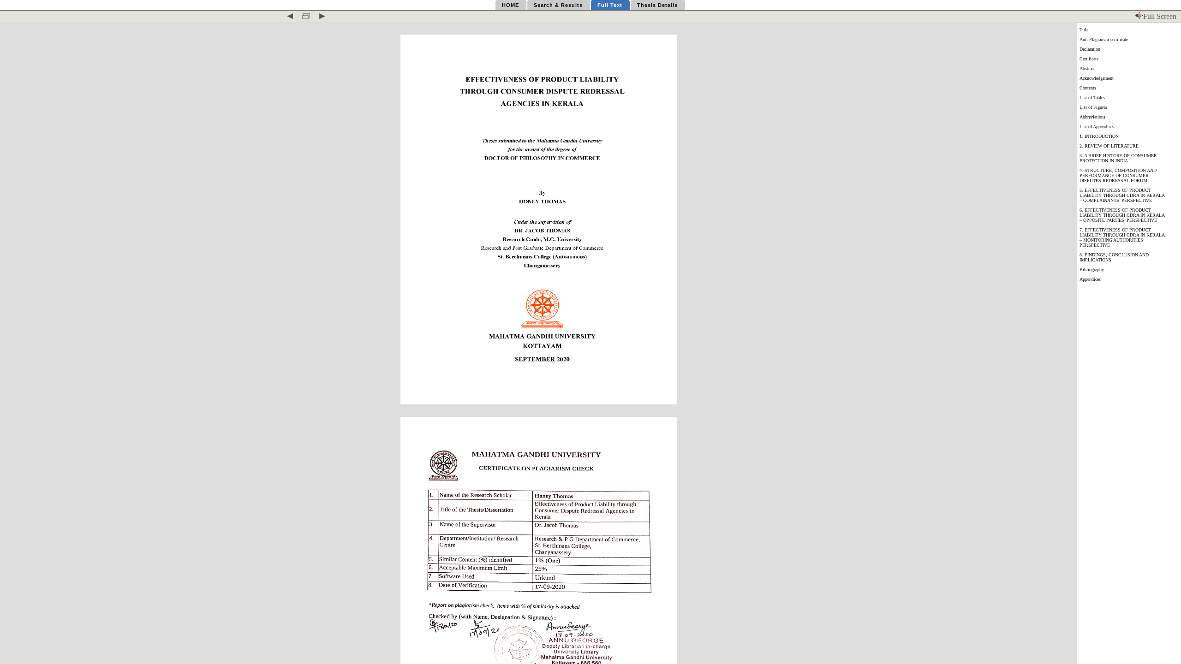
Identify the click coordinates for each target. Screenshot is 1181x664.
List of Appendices (1097, 126)
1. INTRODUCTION (1099, 136)
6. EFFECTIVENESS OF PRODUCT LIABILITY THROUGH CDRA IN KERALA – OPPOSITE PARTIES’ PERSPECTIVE (1122, 215)
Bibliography (1092, 269)
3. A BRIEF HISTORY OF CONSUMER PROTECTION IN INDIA (1118, 158)
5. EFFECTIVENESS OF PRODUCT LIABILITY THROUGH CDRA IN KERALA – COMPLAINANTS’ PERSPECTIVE (1122, 195)
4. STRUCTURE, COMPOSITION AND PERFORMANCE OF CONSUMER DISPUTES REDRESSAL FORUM (1118, 175)
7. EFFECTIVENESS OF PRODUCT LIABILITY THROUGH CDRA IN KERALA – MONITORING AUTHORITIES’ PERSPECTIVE (1122, 237)
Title (1084, 29)
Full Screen (1159, 16)
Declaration (1090, 49)
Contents (1088, 87)
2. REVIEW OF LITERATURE (1109, 145)
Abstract (1087, 68)
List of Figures (1093, 107)
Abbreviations (1092, 116)
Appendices (1090, 279)
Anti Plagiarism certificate (1104, 39)
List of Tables (1092, 97)
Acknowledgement (1097, 78)
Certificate (1089, 58)
